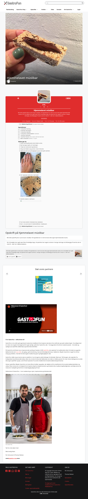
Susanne (13, 81)
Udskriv (19, 256)
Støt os (27, 474)
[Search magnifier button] (82, 3)
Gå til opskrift (11, 256)
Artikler (43, 9)
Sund (41, 121)
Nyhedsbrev (68, 477)
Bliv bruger (28, 477)
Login (78, 9)
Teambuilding (10, 9)
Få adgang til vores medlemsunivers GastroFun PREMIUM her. (52, 484)
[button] (69, 98)
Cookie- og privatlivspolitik (32, 488)
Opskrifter (33, 9)
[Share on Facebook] (68, 98)
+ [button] (47, 107)
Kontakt (59, 9)
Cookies (67, 481)
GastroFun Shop (20, 9)
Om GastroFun (68, 9)
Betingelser (28, 485)
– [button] (40, 107)
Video (52, 9)
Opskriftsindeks (69, 485)
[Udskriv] (18, 98)
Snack (38, 121)
